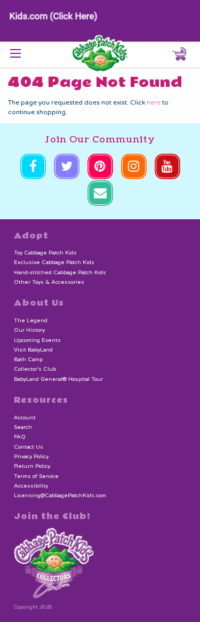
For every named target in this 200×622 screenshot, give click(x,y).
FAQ (20, 437)
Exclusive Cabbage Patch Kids (54, 262)
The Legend (30, 320)
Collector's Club (35, 369)
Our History (29, 330)
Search (23, 427)
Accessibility (31, 486)
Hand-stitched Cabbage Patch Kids (60, 272)
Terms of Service (36, 476)
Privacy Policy (31, 456)
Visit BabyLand (33, 350)
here (154, 102)
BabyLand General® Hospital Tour (58, 379)
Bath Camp (28, 359)
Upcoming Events (37, 340)
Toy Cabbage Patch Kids (45, 253)
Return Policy (32, 466)
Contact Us (28, 447)
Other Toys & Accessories (49, 282)
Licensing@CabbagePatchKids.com (60, 495)
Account (25, 417)
